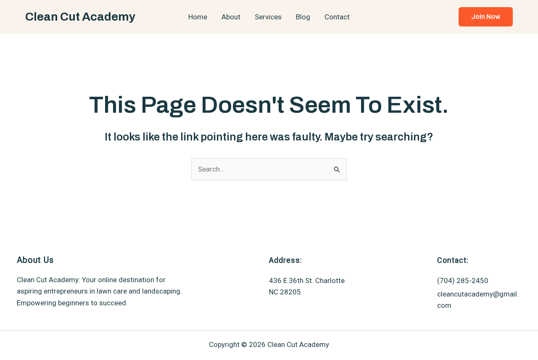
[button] (486, 16)
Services (268, 17)
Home (197, 17)
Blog (303, 17)
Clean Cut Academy (80, 16)
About (231, 17)
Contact (337, 17)
